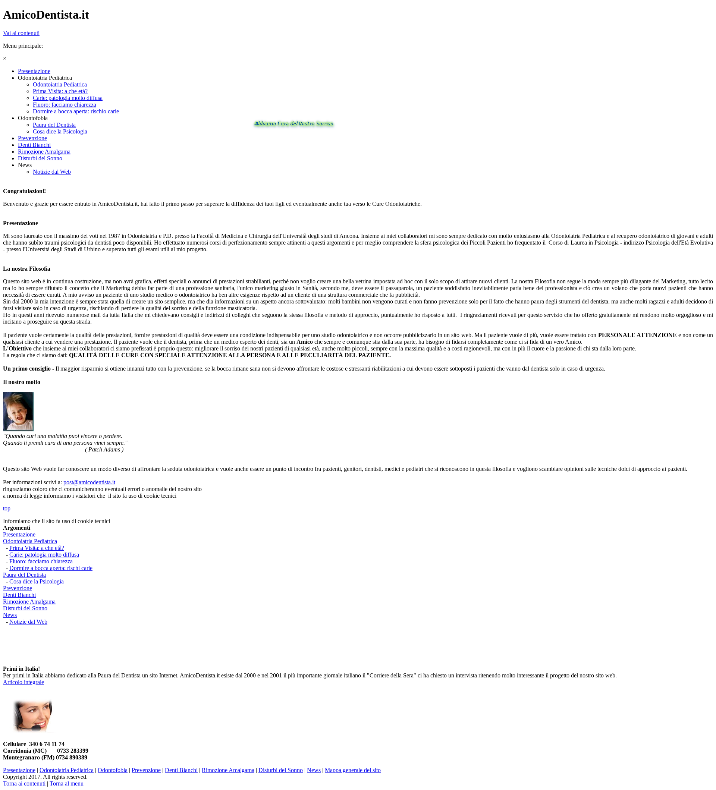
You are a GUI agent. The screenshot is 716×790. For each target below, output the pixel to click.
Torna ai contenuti (24, 783)
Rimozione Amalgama (29, 601)
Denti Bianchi (19, 595)
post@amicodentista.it (89, 482)
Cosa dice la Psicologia (36, 581)
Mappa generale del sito (353, 770)
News (10, 615)
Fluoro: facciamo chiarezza (41, 561)
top (6, 508)
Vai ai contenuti (21, 33)
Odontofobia (113, 770)
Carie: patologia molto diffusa (44, 554)
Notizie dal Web (28, 622)
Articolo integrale (23, 682)
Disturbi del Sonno (25, 608)
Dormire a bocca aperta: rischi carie (50, 568)
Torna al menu (67, 783)
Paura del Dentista (24, 575)
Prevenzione (17, 588)
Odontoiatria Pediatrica (30, 541)
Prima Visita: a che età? (36, 548)
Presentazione (19, 534)
